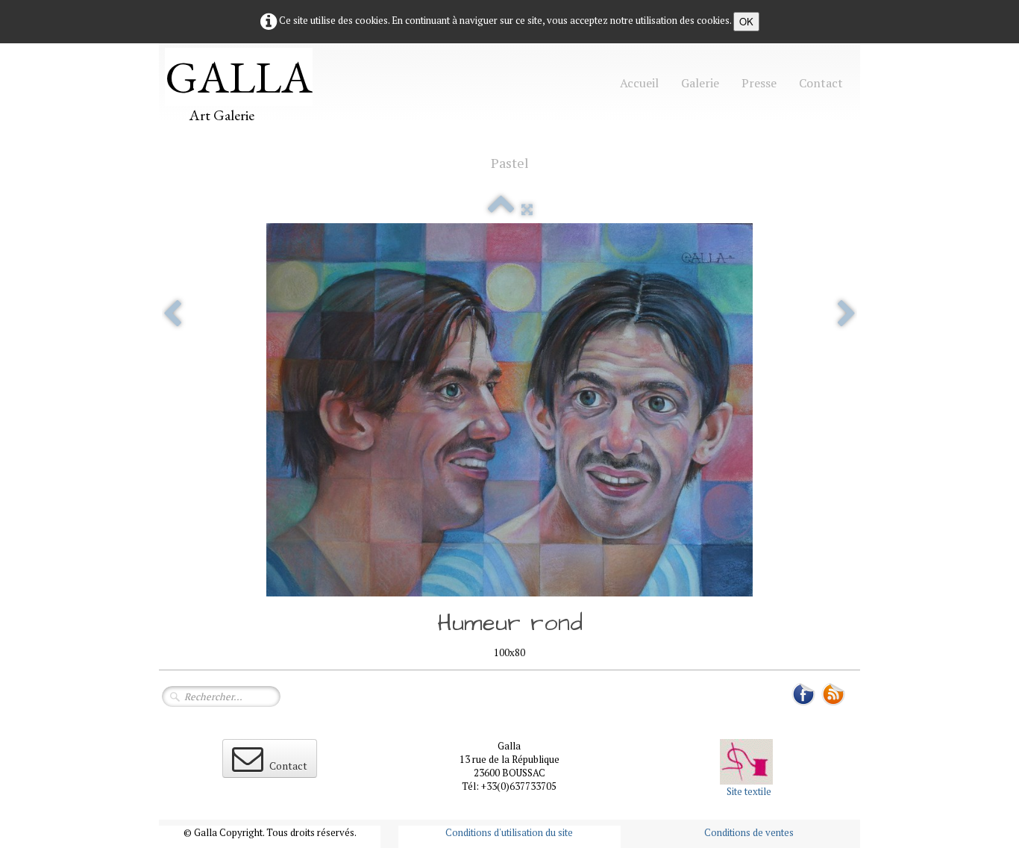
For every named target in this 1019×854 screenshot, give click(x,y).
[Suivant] (846, 314)
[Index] (500, 209)
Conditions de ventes (749, 832)
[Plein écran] (527, 209)
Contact (821, 83)
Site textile (749, 791)
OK (746, 21)
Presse (759, 83)
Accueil (639, 83)
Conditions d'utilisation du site (509, 832)
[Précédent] (172, 314)
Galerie (700, 83)
